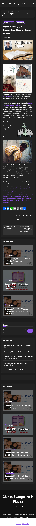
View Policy (25, 524)
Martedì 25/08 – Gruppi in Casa (14, 370)
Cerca (5, 325)
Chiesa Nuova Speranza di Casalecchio (17, 104)
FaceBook (8, 518)
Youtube (20, 518)
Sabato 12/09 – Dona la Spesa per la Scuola (17, 285)
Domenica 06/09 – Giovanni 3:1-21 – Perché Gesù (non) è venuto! (16, 311)
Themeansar (31, 514)
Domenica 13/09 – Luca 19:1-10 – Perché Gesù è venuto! (17, 260)
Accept (18, 524)
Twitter (15, 518)
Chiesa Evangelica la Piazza (18, 4)
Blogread (22, 514)
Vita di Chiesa (20, 22)
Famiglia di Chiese (9, 22)
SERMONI (27, 518)
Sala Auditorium (7, 96)
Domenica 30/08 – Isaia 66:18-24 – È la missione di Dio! (17, 364)
